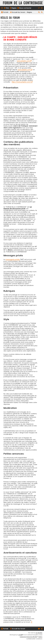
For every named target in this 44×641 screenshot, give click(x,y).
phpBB (20, 635)
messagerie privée (13, 259)
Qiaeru (40, 637)
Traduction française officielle (28, 637)
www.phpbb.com (23, 61)
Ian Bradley (39, 633)
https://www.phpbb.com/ (21, 82)
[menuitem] (6, 8)
